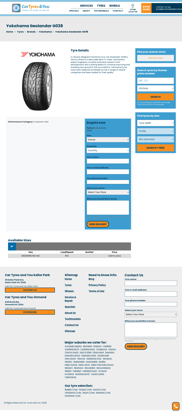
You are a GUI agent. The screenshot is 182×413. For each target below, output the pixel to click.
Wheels (114, 6)
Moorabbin (90, 367)
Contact (118, 10)
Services (86, 6)
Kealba (102, 361)
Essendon (109, 352)
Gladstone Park (93, 358)
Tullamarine (70, 377)
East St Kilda (85, 352)
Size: (89, 135)
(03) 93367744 (30, 290)
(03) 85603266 (30, 312)
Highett (68, 361)
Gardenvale (103, 355)
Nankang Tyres (103, 392)
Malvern (69, 367)
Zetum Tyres (88, 392)
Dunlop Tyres (85, 389)
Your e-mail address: (98, 167)
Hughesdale (79, 361)
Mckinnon (78, 367)
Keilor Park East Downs (102, 364)
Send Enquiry (98, 224)
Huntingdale (91, 361)
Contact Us (72, 325)
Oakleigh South (89, 370)
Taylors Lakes (97, 374)
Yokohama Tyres (73, 392)
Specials (74, 10)
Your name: (93, 157)
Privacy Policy (124, 217)
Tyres (101, 6)
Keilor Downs (71, 364)
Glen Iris (81, 358)
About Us (70, 313)
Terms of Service (95, 219)
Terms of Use (96, 291)
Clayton (112, 349)
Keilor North (84, 364)
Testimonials (101, 10)
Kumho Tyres (99, 389)
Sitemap (70, 331)
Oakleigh (77, 370)
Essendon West (88, 355)
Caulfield (107, 346)
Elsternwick (98, 352)
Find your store (155, 58)
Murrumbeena (103, 367)
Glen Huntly (70, 358)
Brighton (97, 346)
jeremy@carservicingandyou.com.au (169, 9)
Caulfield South (87, 349)
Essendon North (72, 355)
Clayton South (71, 352)
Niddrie (68, 370)
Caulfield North (72, 349)
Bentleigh (87, 346)
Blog (91, 279)
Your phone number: (97, 178)
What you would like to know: (102, 198)
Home (9, 31)
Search (156, 97)
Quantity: (92, 146)
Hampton (107, 358)
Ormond (102, 370)
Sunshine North (82, 374)
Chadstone (101, 349)
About (86, 10)
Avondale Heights (73, 346)
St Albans (69, 374)
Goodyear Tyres (72, 395)
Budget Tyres (71, 389)
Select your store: (96, 188)
